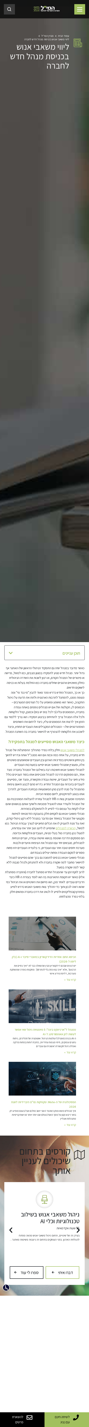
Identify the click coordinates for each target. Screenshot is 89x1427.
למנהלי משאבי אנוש (72, 750)
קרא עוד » (70, 980)
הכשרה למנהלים (66, 828)
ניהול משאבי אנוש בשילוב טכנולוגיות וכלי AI (50, 1217)
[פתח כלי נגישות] (6, 1287)
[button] (11, 653)
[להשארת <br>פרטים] (29, 1417)
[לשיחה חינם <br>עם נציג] (76, 1417)
